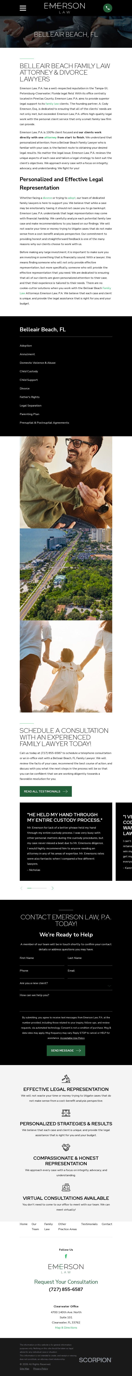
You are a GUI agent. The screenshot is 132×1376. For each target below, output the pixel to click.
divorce (47, 198)
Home (24, 1224)
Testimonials (89, 1224)
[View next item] (52, 888)
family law (52, 104)
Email (71, 970)
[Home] (65, 8)
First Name (27, 958)
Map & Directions (66, 1328)
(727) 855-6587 (51, 753)
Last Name (75, 958)
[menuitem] (66, 345)
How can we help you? (34, 995)
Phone (24, 970)
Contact (107, 1224)
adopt (72, 198)
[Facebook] (66, 1256)
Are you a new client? (34, 983)
